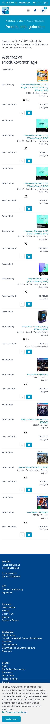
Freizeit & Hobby (10, 679)
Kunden (5, 617)
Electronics (7, 672)
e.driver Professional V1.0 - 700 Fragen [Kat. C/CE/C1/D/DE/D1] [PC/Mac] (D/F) (34, 87)
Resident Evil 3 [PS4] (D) (37, 374)
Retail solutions (9, 645)
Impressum (7, 592)
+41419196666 (13, 576)
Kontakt (5, 611)
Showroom (7, 651)
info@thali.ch (11, 573)
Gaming (5, 682)
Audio (5, 666)
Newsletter (7, 641)
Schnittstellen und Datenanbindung (18, 648)
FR (39, 3)
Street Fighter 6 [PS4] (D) (37, 512)
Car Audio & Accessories (13, 669)
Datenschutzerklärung (12, 589)
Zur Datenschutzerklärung (14, 712)
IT (43, 3)
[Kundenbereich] (35, 10)
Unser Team (7, 614)
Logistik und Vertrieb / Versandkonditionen (22, 638)
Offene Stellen (8, 607)
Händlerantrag (9, 635)
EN (46, 3)
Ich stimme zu (11, 719)
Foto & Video (8, 675)
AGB (4, 586)
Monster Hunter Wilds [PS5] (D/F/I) (33, 467)
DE (34, 3)
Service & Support (10, 620)
